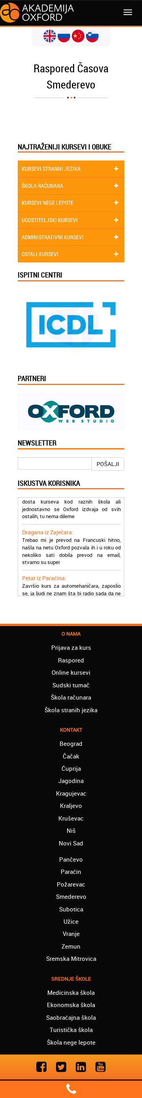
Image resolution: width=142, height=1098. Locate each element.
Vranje (71, 934)
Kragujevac (71, 793)
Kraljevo (71, 805)
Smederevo (71, 896)
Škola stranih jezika (71, 710)
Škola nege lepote (71, 1042)
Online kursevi (71, 672)
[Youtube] (100, 1066)
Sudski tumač (71, 685)
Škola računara (71, 697)
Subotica (71, 909)
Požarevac (71, 884)
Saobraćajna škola (71, 1017)
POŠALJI (108, 464)
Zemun (71, 946)
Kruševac (71, 818)
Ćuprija (71, 768)
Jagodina (71, 781)
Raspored (71, 660)
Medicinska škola (71, 992)
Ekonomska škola (71, 1005)
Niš (71, 830)
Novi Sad (71, 843)
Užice (71, 921)
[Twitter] (61, 1066)
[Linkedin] (81, 1066)
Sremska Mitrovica (71, 958)
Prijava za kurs (71, 647)
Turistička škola (71, 1030)
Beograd (71, 743)
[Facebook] (41, 1066)
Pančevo (71, 859)
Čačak (71, 756)
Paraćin (71, 871)
